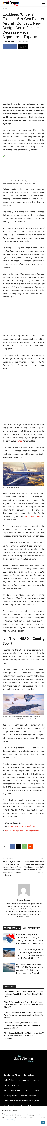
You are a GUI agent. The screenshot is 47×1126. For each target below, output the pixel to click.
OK (43, 1122)
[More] (31, 46)
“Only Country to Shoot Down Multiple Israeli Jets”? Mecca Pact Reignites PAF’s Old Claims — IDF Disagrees (24, 1035)
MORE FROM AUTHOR (31, 928)
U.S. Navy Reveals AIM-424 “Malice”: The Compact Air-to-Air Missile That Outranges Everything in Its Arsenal (23, 1015)
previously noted (32, 516)
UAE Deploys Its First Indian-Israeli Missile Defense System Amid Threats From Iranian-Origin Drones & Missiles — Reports (12, 868)
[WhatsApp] (24, 846)
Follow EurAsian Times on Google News (22, 831)
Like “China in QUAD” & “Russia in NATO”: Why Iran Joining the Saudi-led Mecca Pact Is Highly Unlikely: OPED (24, 994)
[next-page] (8, 979)
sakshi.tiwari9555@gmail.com (21, 826)
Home (5, 9)
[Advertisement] (23, 76)
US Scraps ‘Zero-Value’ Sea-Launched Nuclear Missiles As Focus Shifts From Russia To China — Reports (34, 867)
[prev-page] (4, 979)
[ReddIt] (30, 846)
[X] (18, 846)
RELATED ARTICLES (12, 928)
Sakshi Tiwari (10, 41)
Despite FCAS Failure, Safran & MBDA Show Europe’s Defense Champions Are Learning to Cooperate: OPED (22, 1025)
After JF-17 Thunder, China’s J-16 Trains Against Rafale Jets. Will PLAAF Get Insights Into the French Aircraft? (24, 1004)
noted (19, 441)
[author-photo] (24, 896)
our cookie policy (9, 1120)
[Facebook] (12, 846)
